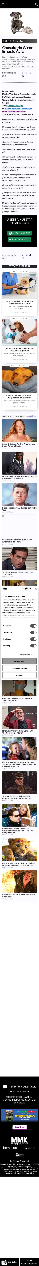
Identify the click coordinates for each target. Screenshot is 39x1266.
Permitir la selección (19, 668)
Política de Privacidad (19, 1161)
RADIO (19, 1097)
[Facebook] (22, 73)
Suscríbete (19, 1127)
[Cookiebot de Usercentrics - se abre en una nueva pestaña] (23, 589)
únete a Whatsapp (21, 239)
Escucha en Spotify (21, 233)
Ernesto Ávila (19, 271)
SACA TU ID (30, 1100)
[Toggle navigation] (3, 4)
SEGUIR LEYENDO (19, 313)
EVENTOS (6, 1100)
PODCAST (10, 1097)
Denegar (19, 675)
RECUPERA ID (19, 1103)
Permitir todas (19, 661)
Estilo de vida (13, 41)
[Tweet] (26, 73)
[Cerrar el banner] (36, 589)
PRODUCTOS (18, 1100)
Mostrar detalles (26, 654)
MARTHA (28, 1097)
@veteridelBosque (14, 105)
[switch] (33, 632)
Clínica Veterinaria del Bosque (18, 108)
